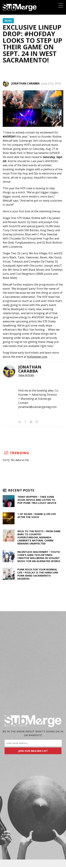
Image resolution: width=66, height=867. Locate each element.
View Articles (26, 375)
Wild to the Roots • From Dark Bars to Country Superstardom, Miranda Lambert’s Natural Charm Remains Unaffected (39, 537)
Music (8, 20)
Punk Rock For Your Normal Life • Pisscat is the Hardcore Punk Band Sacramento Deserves (37, 574)
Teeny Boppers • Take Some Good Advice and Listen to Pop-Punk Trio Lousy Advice (36, 499)
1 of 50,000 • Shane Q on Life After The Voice (36, 515)
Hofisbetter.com (37, 357)
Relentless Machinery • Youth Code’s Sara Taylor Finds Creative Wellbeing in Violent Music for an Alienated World (38, 556)
